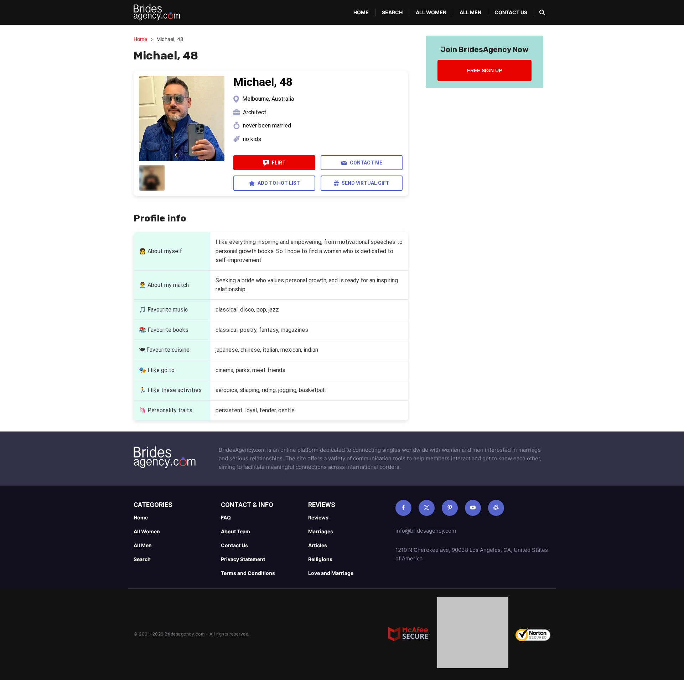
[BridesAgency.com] (157, 12)
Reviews (318, 517)
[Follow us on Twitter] (427, 508)
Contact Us (510, 12)
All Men (470, 12)
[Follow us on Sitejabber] (496, 508)
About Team (235, 531)
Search (392, 12)
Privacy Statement (243, 559)
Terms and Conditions (248, 573)
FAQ (226, 517)
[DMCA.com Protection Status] (472, 634)
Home (361, 12)
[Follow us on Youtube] (473, 508)
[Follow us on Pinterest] (450, 508)
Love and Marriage (330, 573)
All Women (431, 12)
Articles (317, 545)
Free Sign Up (484, 70)
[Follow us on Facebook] (403, 508)
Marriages (320, 531)
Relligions (320, 559)
